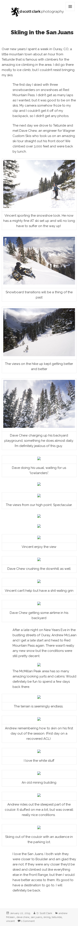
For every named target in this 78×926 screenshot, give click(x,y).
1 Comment (28, 921)
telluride (57, 917)
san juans (36, 917)
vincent (10, 921)
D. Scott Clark (44, 913)
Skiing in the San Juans (42, 32)
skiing (46, 917)
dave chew (23, 917)
